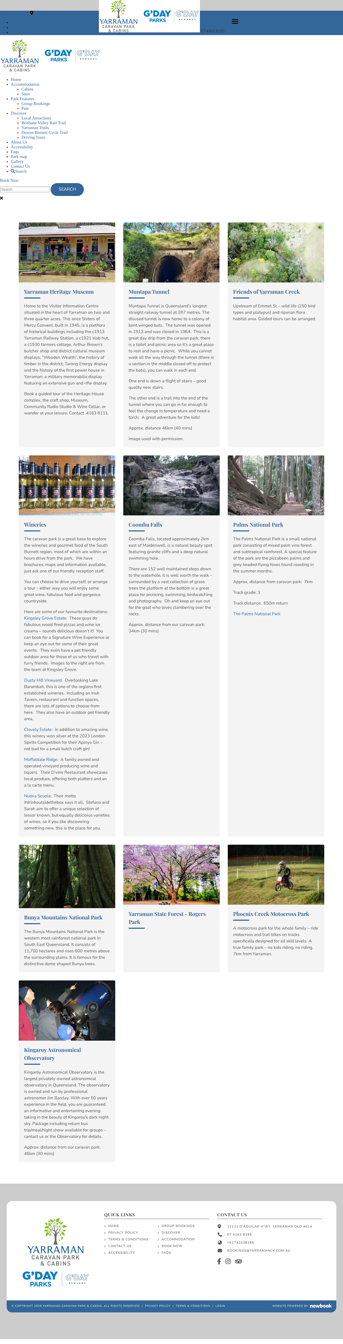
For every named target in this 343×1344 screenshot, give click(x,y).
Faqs (15, 152)
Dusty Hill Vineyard (43, 680)
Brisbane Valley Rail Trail (43, 123)
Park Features (22, 99)
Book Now (9, 180)
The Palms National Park (257, 614)
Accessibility (22, 147)
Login (220, 1306)
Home (16, 79)
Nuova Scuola (37, 796)
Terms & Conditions (128, 1239)
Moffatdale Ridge (40, 759)
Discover (18, 113)
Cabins (27, 89)
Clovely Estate (38, 730)
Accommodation (25, 84)
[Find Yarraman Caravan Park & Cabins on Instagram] (12, 27)
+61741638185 (240, 1243)
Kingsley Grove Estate (45, 618)
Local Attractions (36, 118)
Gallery (17, 161)
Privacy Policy (123, 1233)
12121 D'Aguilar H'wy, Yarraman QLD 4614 (72, 13)
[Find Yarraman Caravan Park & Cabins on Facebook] (12, 22)
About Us (19, 142)
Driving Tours (33, 137)
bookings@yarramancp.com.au (259, 1251)
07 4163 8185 (213, 31)
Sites (25, 94)
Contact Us (20, 166)
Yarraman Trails (35, 128)
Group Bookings (35, 103)
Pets (25, 108)
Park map (19, 156)
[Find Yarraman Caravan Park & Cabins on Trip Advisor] (238, 1262)
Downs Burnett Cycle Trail (44, 132)
